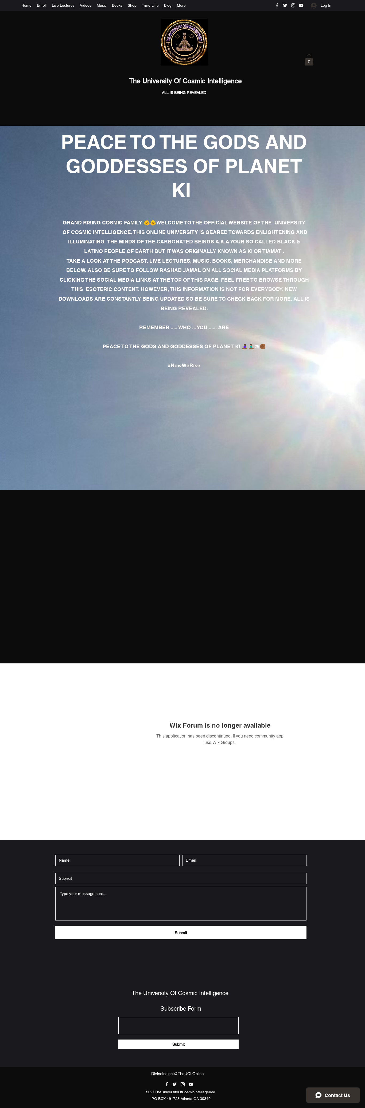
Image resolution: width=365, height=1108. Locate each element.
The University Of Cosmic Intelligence (186, 81)
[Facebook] (277, 5)
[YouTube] (301, 5)
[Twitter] (285, 5)
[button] (309, 60)
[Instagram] (293, 5)
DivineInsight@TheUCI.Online (177, 1073)
